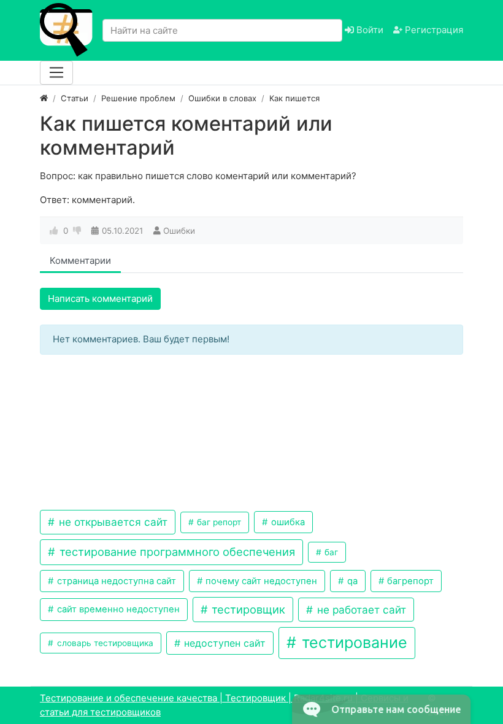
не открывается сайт (111, 521)
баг (330, 552)
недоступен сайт (223, 643)
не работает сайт (360, 609)
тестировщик (247, 609)
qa (351, 581)
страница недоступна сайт (115, 581)
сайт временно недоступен (117, 609)
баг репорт (217, 522)
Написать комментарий (100, 298)
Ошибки (179, 231)
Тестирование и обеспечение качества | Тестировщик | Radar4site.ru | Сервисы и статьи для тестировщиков (224, 705)
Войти (368, 30)
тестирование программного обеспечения (175, 551)
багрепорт (409, 581)
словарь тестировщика (104, 643)
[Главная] (44, 98)
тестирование (352, 642)
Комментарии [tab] (80, 260)
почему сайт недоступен (260, 581)
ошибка (287, 522)
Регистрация (432, 30)
